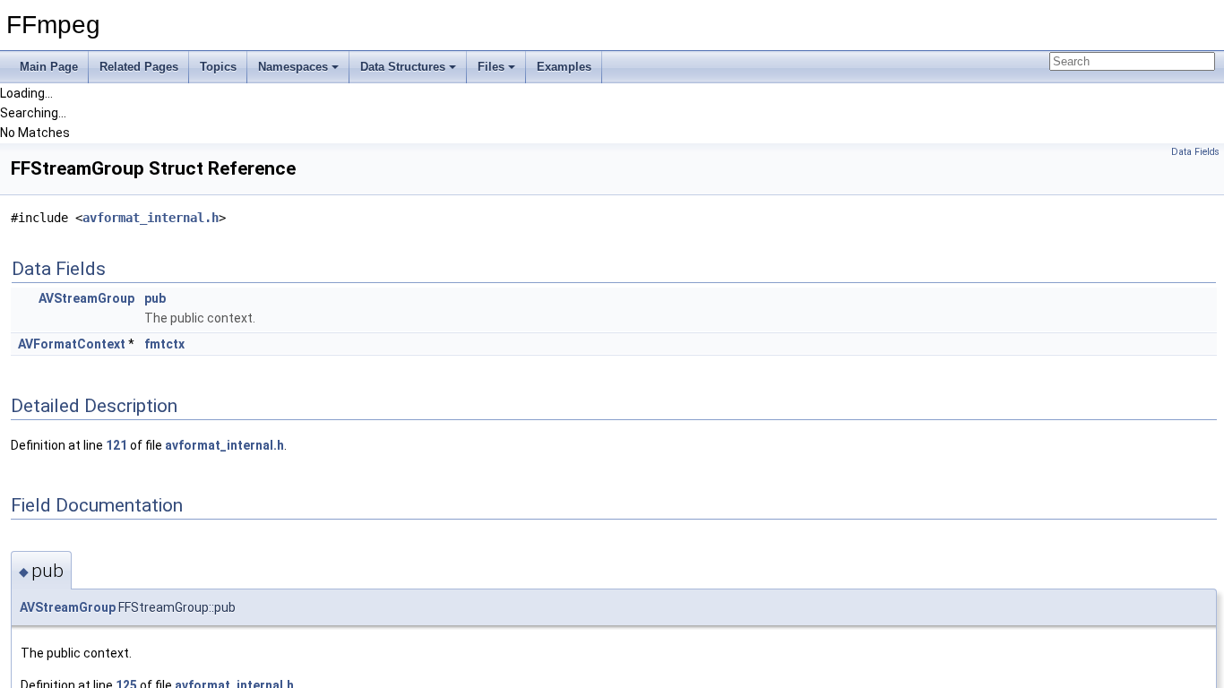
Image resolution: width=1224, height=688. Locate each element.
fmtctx (164, 344)
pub (155, 298)
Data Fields (1195, 152)
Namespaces (293, 66)
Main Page (49, 66)
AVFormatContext (71, 344)
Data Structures (402, 66)
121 (116, 445)
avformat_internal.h (150, 218)
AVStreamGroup (86, 298)
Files (491, 66)
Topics (218, 66)
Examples (564, 66)
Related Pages (138, 66)
